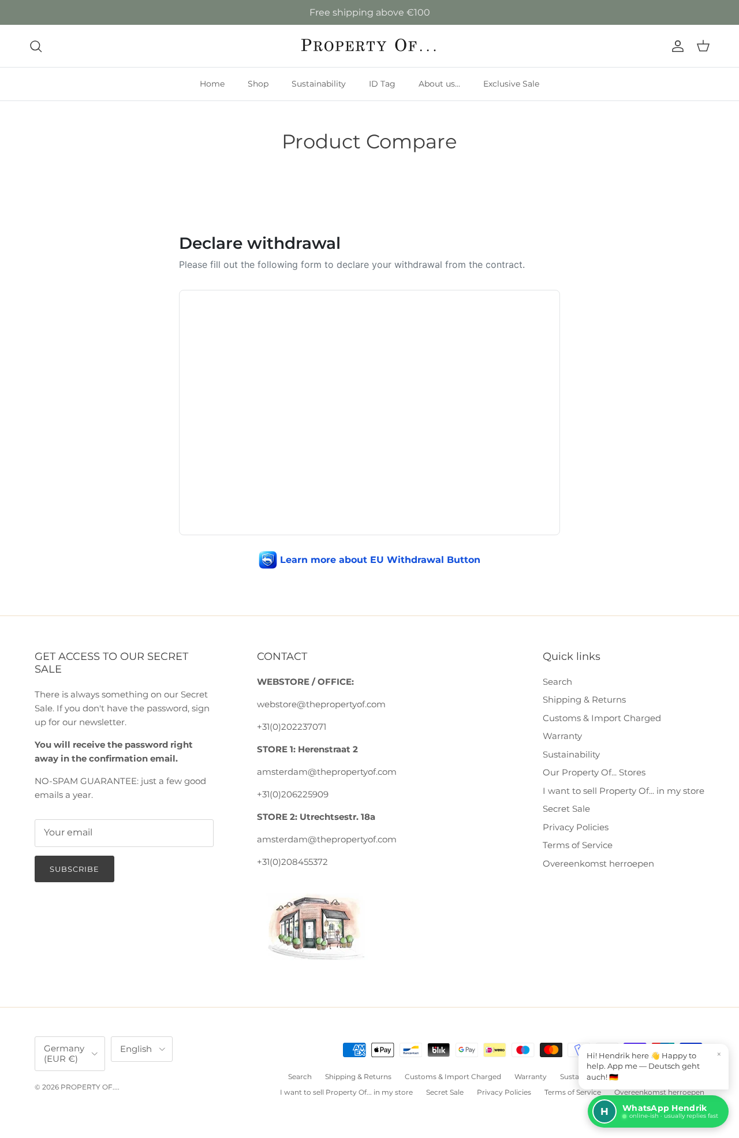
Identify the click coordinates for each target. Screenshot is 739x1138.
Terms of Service (578, 844)
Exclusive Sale (511, 84)
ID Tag (382, 84)
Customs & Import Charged (602, 717)
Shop (258, 84)
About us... (439, 84)
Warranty (562, 735)
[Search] (36, 46)
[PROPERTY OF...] (370, 45)
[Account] (675, 46)
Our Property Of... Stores (594, 772)
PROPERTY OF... (89, 1087)
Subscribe (74, 869)
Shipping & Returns (584, 699)
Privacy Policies (576, 827)
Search (557, 681)
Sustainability (319, 84)
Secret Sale (566, 808)
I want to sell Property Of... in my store (623, 790)
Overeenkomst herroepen (598, 863)
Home (212, 84)
